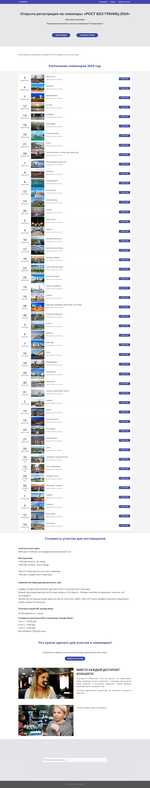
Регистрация (61, 35)
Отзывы (112, 2)
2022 (73, 55)
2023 (67, 55)
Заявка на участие (124, 2)
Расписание (103, 2)
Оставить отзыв (87, 35)
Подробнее (124, 79)
